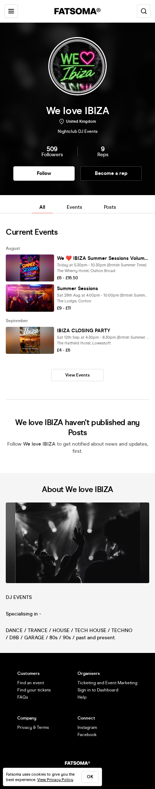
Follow (44, 173)
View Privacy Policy (55, 779)
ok (90, 776)
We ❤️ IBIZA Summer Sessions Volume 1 (103, 258)
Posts (110, 207)
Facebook (87, 734)
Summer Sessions (77, 288)
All (42, 207)
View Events (77, 375)
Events (74, 207)
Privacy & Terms (33, 727)
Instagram (87, 727)
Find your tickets (34, 690)
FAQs (22, 697)
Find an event (30, 682)
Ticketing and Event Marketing (107, 682)
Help (82, 697)
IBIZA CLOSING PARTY (83, 331)
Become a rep (111, 173)
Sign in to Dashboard (98, 690)
